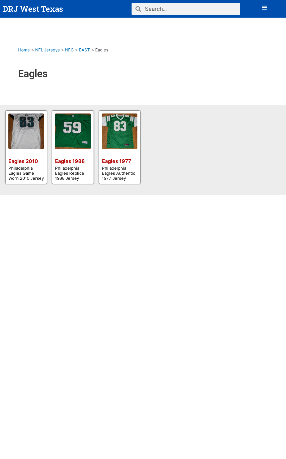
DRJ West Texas (33, 9)
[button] (264, 7)
